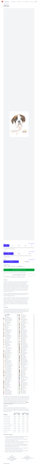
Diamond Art (26, 261)
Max (8, 253)
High (19, 253)
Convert (12, 1)
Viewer (19, 1)
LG (12, 245)
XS (31, 245)
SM (25, 245)
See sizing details (31, 243)
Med (29, 253)
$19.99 (20, 274)
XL (6, 245)
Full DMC (11, 261)
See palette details (31, 259)
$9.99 (20, 269)
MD (19, 245)
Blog (31, 1)
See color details (31, 251)
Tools (25, 1)
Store (7, 1)
